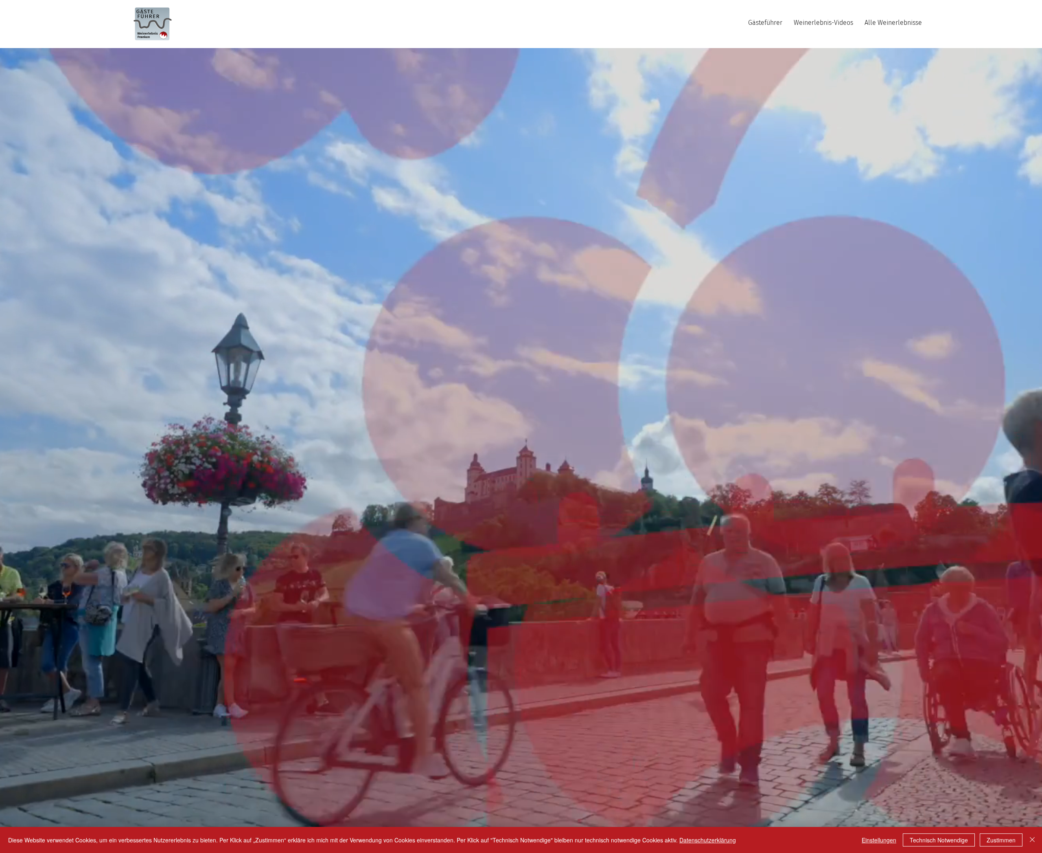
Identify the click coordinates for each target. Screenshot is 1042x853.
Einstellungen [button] (879, 840)
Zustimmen (1001, 840)
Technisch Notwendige (939, 840)
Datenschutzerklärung (707, 840)
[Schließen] (1032, 839)
